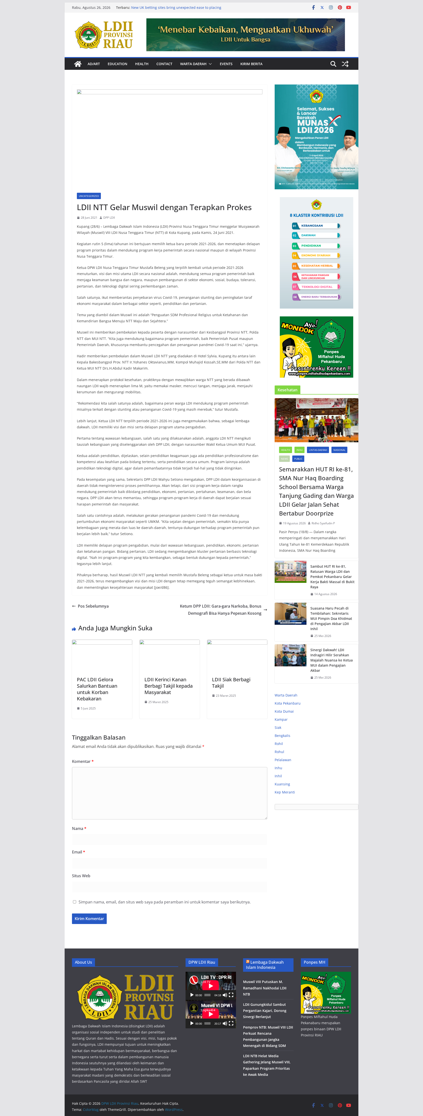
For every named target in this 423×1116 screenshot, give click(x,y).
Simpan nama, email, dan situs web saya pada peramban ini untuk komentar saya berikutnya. (165, 902)
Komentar (83, 761)
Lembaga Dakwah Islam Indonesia (265, 965)
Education (117, 63)
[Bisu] (225, 995)
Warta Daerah (193, 63)
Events (226, 63)
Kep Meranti (285, 792)
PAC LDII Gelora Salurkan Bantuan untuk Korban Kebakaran (97, 689)
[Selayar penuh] (231, 995)
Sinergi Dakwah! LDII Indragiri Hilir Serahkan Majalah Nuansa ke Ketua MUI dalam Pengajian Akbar (331, 660)
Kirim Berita (251, 63)
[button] (209, 63)
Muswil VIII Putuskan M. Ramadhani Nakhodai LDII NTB (264, 987)
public (298, 458)
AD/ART (94, 63)
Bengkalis (282, 735)
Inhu (299, 450)
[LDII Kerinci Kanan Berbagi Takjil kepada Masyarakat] (170, 643)
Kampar (281, 719)
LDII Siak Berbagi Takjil (231, 682)
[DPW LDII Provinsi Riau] (78, 64)
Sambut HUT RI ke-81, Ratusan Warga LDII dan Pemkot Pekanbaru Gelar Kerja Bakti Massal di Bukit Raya (332, 576)
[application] (211, 986)
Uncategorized (89, 196)
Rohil (279, 743)
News (284, 458)
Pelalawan (283, 759)
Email (78, 852)
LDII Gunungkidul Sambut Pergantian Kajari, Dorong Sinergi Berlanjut (264, 1010)
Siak (278, 727)
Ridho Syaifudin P (323, 523)
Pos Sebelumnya (93, 606)
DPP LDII (109, 218)
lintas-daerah (318, 450)
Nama (79, 828)
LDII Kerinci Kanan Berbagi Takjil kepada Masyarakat (168, 686)
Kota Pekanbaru (288, 703)
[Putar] (191, 995)
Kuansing (282, 784)
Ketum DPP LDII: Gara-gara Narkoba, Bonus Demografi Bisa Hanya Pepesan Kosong (220, 609)
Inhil (278, 776)
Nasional (339, 450)
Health (142, 63)
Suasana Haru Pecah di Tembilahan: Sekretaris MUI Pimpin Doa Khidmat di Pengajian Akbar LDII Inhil (331, 618)
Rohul (279, 751)
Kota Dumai (284, 711)
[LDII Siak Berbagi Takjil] (237, 643)
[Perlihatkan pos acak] (345, 64)
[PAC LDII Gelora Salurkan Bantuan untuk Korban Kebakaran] (102, 643)
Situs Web (81, 875)
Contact (164, 63)
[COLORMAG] (125, 974)
